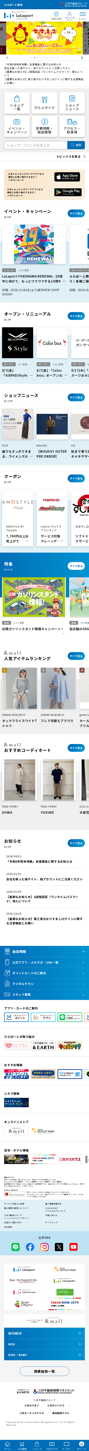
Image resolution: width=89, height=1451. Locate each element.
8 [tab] (55, 59)
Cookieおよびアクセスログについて (55, 1209)
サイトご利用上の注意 (14, 1203)
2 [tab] (35, 59)
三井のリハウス (56, 1405)
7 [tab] (51, 59)
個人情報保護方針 (53, 1203)
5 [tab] (45, 59)
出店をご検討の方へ (13, 1222)
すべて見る (76, 213)
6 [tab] (48, 59)
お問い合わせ (51, 1215)
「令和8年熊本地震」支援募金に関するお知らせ (32, 64)
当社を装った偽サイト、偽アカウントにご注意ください (37, 68)
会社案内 (8, 1227)
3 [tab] (38, 59)
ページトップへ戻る (80, 1429)
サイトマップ (51, 1222)
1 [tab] (32, 59)
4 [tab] (42, 59)
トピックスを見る (68, 156)
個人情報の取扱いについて (16, 1208)
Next (86, 58)
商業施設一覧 (44, 1371)
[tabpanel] (44, 38)
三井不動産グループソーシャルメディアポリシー (17, 1217)
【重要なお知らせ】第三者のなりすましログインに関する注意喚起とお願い (44, 80)
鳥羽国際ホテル (61, 1413)
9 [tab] (58, 59)
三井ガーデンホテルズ (32, 1413)
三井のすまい (31, 1405)
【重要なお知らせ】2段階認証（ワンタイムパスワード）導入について (43, 73)
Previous (3, 58)
